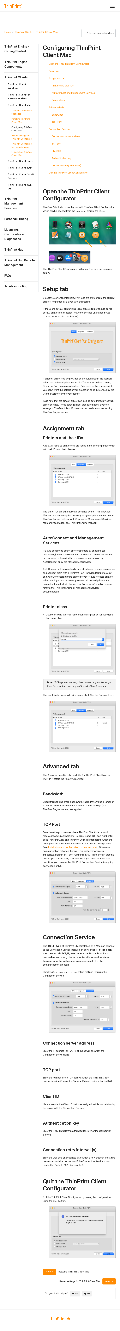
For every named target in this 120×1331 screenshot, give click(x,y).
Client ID (56, 151)
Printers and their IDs (63, 85)
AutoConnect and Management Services (73, 92)
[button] (112, 6)
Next (107, 1281)
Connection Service (59, 129)
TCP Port (56, 121)
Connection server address (66, 136)
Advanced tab (56, 107)
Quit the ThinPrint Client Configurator (68, 172)
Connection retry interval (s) (66, 165)
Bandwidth (57, 114)
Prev (50, 1272)
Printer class (58, 100)
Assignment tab (57, 78)
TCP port (56, 143)
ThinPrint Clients (23, 32)
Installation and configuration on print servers (72, 847)
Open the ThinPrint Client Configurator (69, 63)
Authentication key (62, 158)
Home (7, 32)
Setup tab (54, 71)
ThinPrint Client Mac (47, 32)
